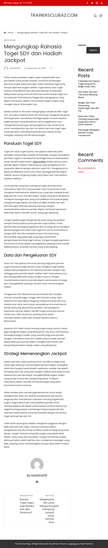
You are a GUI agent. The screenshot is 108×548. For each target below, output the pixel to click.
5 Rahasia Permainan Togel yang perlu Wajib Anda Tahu (89, 84)
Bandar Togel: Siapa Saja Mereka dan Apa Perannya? (27, 504)
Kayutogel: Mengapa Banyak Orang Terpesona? (88, 132)
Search (82, 45)
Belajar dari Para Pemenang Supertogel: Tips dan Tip (88, 106)
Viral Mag (72, 543)
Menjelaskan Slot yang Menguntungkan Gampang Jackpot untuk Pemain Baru (49, 509)
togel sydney (39, 161)
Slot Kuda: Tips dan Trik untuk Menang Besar (87, 94)
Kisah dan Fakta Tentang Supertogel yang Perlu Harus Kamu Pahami (88, 120)
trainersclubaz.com (54, 15)
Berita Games (10, 40)
